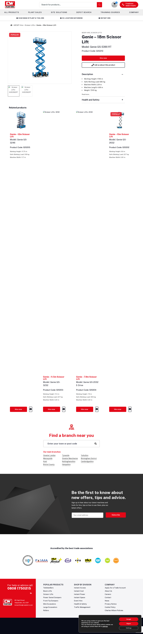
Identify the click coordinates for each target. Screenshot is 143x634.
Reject (129, 624)
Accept (128, 619)
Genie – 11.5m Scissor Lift (53, 378)
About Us (108, 591)
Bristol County (49, 464)
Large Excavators (50, 607)
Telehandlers (48, 588)
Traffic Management (82, 607)
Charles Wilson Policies (114, 610)
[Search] (99, 4)
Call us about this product (104, 65)
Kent (45, 461)
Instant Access (80, 588)
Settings (128, 628)
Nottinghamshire (68, 461)
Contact (108, 597)
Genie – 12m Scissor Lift (20, 135)
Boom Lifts (47, 591)
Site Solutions (59, 12)
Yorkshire (84, 455)
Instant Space (79, 597)
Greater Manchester (70, 458)
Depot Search (83, 12)
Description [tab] (87, 74)
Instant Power (79, 594)
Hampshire (66, 464)
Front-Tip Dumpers (50, 601)
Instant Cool (79, 591)
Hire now (103, 58)
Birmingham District (89, 458)
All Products (11, 12)
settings (105, 626)
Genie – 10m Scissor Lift (119, 135)
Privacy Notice (111, 604)
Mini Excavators (49, 604)
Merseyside (47, 458)
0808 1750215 (19, 588)
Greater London (49, 455)
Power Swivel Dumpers (52, 597)
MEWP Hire (18, 25)
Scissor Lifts (30, 25)
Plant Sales (35, 12)
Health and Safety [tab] (90, 100)
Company (134, 12)
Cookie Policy (110, 607)
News (107, 601)
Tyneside (65, 455)
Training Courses (110, 12)
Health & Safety (80, 604)
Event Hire (78, 601)
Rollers (46, 610)
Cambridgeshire (87, 461)
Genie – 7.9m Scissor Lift (86, 378)
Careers (108, 594)
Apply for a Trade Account (115, 588)
